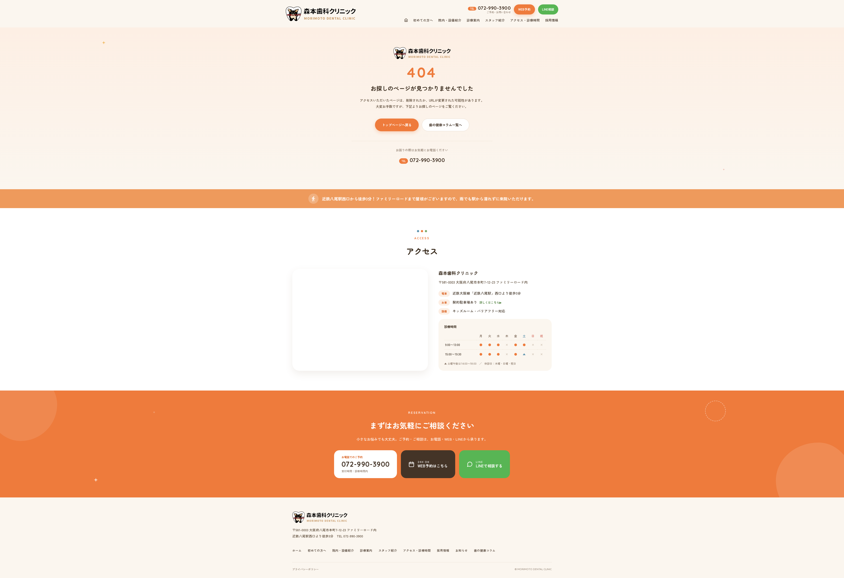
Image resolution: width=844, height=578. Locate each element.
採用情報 (551, 20)
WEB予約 (524, 9)
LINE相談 (548, 9)
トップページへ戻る (397, 124)
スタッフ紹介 (495, 20)
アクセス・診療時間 (525, 20)
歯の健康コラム (484, 550)
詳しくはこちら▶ (490, 302)
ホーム (297, 550)
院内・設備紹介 (449, 20)
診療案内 (473, 20)
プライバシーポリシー (305, 569)
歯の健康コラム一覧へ (445, 124)
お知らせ (461, 550)
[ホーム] (406, 20)
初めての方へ (423, 20)
